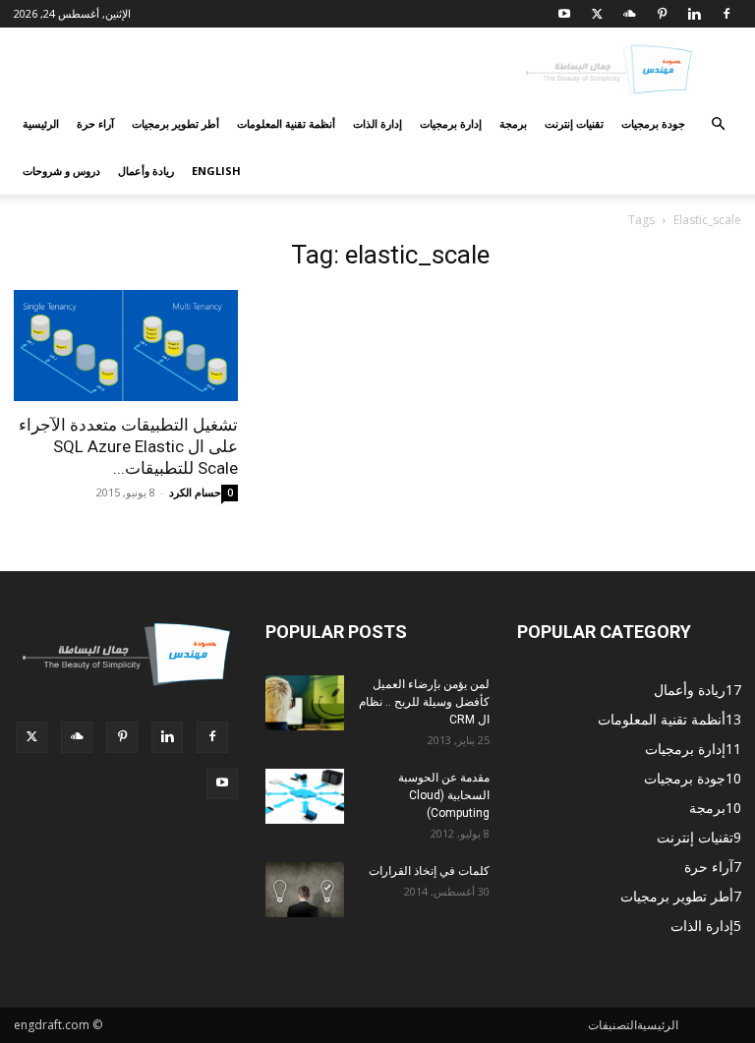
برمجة (513, 123)
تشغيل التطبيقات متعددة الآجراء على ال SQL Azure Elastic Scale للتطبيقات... (128, 446)
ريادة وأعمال (146, 170)
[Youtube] (564, 14)
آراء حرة (95, 123)
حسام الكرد (195, 492)
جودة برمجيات (653, 123)
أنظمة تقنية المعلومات (286, 123)
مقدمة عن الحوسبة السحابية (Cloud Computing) (444, 795)
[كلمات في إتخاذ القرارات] (304, 889)
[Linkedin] (694, 14)
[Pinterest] (661, 14)
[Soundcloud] (629, 14)
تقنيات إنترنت (574, 123)
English (216, 170)
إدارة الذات (377, 123)
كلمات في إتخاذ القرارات (429, 871)
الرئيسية (41, 123)
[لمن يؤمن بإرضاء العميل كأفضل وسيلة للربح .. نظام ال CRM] (304, 702)
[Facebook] (726, 14)
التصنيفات (612, 1024)
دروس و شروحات (61, 170)
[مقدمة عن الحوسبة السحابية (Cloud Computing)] (304, 796)
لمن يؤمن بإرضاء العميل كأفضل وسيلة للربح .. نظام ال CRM (424, 701)
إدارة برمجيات (451, 123)
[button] (717, 124)
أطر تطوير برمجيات (175, 123)
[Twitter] (596, 14)
